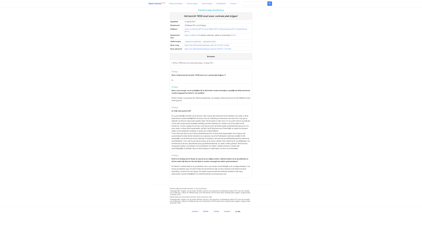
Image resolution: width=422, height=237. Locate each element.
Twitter (216, 211)
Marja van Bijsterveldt (192, 35)
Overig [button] (233, 4)
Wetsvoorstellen (175, 4)
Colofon (195, 211)
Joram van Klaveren (191, 29)
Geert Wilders (209, 29)
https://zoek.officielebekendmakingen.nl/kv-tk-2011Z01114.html (207, 45)
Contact (227, 211)
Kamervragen (192, 4)
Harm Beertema (225, 29)
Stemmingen (207, 4)
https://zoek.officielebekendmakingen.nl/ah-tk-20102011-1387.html (208, 49)
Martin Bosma (242, 29)
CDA (233, 35)
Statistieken (221, 4)
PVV (201, 29)
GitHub (205, 211)
